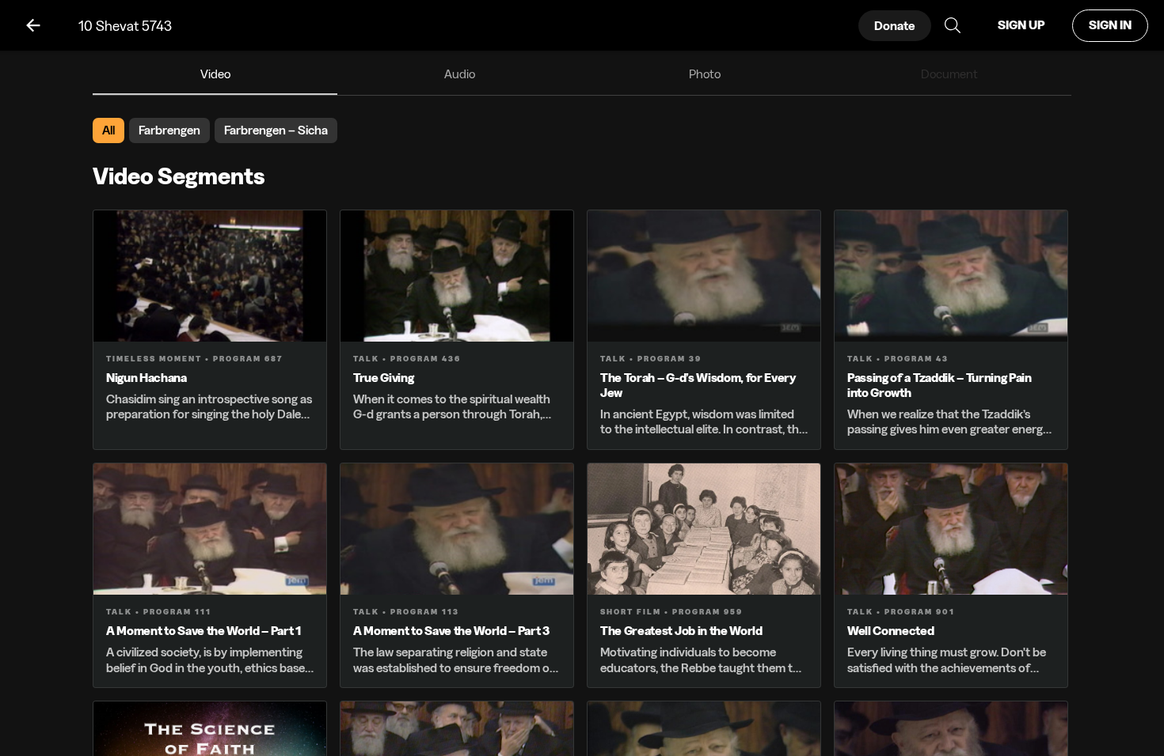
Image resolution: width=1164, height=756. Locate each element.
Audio (459, 74)
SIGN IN (1110, 25)
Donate (894, 25)
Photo (705, 74)
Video (215, 74)
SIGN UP (1021, 25)
